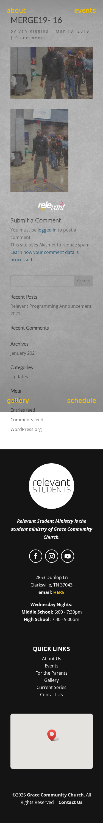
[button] (53, 735)
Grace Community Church (55, 795)
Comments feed (26, 420)
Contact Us (70, 802)
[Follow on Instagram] (51, 556)
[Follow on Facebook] (35, 556)
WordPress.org (26, 429)
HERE (59, 592)
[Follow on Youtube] (67, 556)
